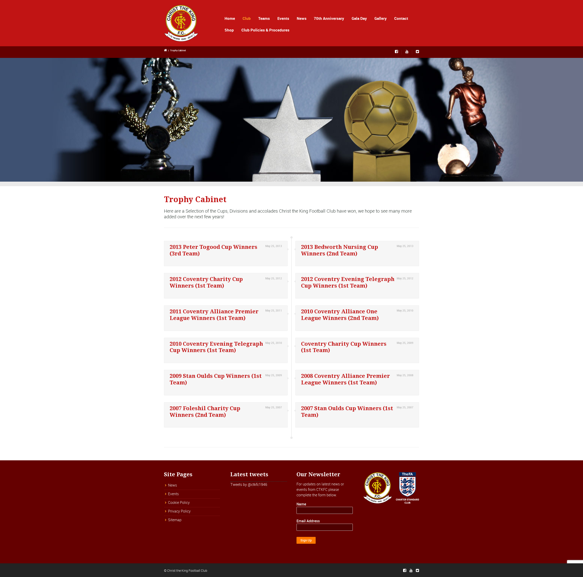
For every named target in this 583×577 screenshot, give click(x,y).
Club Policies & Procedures (265, 30)
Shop (229, 30)
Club (247, 18)
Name (301, 504)
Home (230, 18)
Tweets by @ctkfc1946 (248, 484)
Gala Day (359, 18)
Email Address (308, 520)
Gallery (380, 18)
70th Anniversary (329, 18)
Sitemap (175, 519)
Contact (401, 18)
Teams (264, 18)
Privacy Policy (179, 511)
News (302, 18)
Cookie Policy (179, 502)
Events (283, 18)
